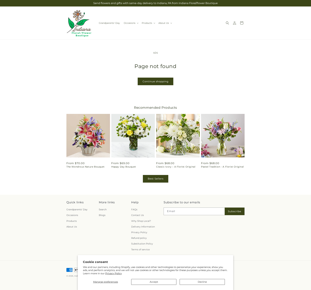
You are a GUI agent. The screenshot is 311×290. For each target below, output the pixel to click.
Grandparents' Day (76, 209)
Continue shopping (155, 81)
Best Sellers (155, 178)
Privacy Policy (113, 273)
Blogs (102, 215)
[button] (131, 23)
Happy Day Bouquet (123, 166)
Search (103, 209)
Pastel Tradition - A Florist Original (222, 166)
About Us (71, 226)
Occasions (72, 215)
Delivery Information (143, 226)
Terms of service (140, 249)
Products (71, 221)
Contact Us (137, 215)
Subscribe (234, 211)
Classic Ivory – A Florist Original (175, 166)
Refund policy (139, 238)
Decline (202, 281)
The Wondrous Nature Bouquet (85, 166)
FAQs (134, 209)
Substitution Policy (142, 243)
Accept (154, 281)
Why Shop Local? (141, 221)
